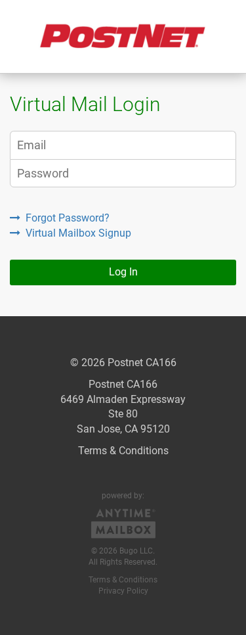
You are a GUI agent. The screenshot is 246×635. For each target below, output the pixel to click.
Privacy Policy (123, 591)
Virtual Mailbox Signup (78, 233)
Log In (123, 272)
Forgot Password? (68, 218)
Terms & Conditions (123, 450)
